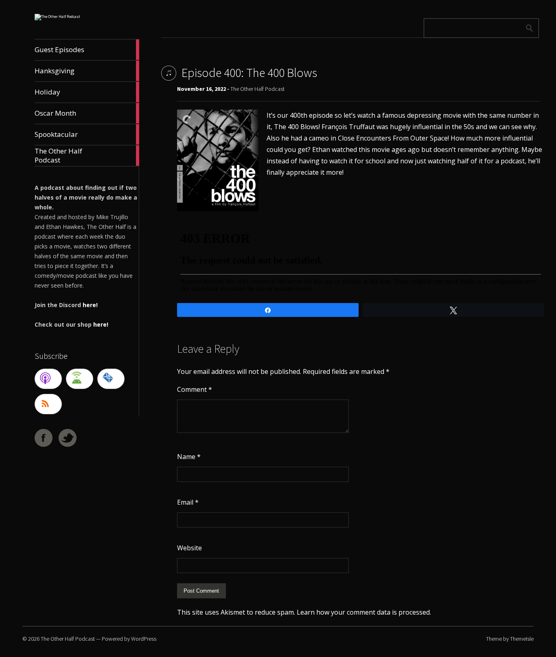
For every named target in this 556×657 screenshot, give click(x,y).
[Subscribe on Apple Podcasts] (48, 379)
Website (189, 547)
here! (90, 305)
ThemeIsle (522, 638)
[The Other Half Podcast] (57, 16)
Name (189, 456)
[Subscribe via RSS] (48, 404)
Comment (194, 389)
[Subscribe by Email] (111, 379)
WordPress (143, 638)
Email (188, 502)
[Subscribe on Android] (79, 379)
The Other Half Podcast (257, 88)
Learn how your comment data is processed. (364, 612)
